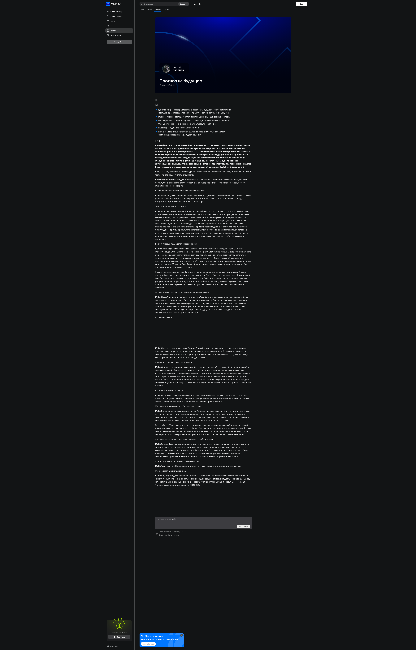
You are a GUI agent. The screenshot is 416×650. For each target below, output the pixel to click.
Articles (157, 9)
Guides (167, 9)
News (149, 9)
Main (142, 9)
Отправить (243, 527)
